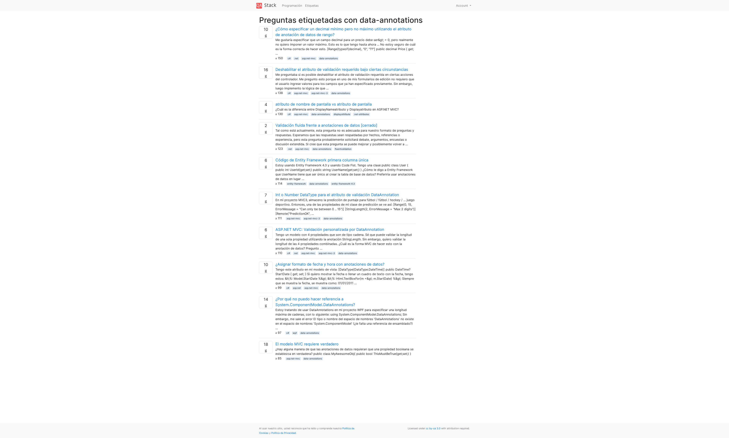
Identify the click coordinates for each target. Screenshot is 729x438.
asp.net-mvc (309, 58)
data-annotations (328, 58)
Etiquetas (312, 5)
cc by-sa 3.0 (433, 428)
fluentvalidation (343, 149)
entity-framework (296, 183)
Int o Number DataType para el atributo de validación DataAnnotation (337, 195)
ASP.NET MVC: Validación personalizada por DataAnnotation (329, 229)
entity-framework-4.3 (343, 183)
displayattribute (342, 114)
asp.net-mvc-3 (320, 93)
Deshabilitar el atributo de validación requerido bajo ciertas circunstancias (341, 69)
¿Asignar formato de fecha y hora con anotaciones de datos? (329, 264)
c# (289, 58)
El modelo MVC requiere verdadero (306, 344)
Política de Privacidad (283, 433)
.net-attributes (361, 114)
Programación (292, 5)
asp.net (297, 287)
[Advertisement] (337, 387)
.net (296, 58)
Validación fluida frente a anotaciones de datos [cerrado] (326, 125)
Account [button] (462, 5)
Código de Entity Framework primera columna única (321, 160)
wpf (295, 332)
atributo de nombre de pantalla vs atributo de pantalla (323, 104)
